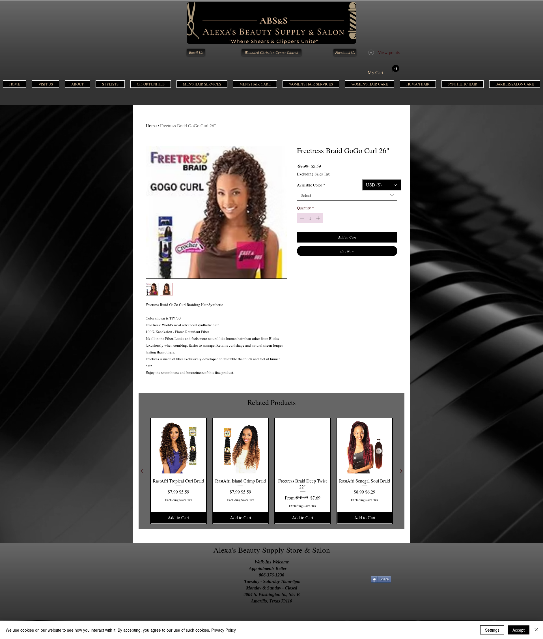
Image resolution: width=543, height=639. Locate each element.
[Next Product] (401, 471)
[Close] (536, 629)
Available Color (311, 185)
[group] (271, 470)
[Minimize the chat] (528, 135)
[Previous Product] (142, 471)
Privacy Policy (223, 630)
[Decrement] (301, 218)
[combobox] (347, 195)
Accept (518, 630)
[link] (383, 70)
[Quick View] (178, 446)
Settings (492, 630)
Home (151, 125)
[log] (472, 377)
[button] (201, 84)
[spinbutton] (310, 218)
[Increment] (318, 218)
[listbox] (381, 184)
